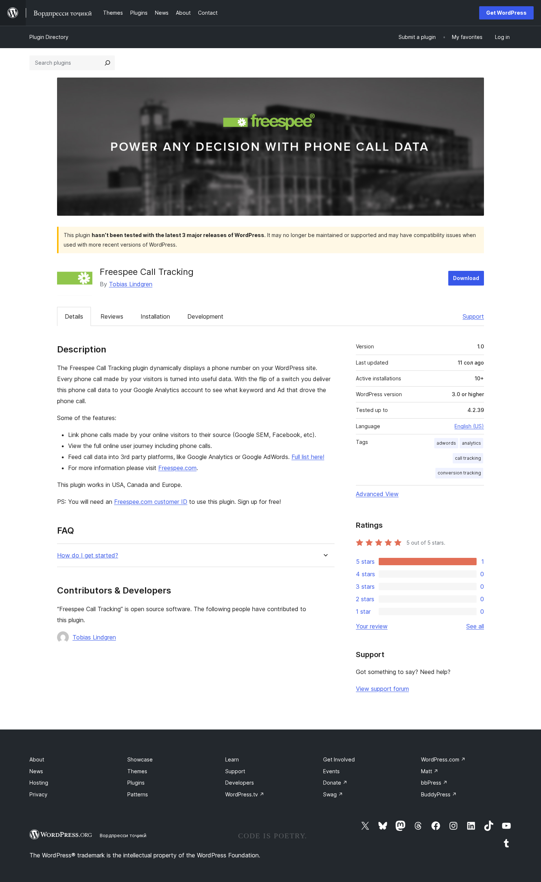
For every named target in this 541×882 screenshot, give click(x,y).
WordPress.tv (244, 794)
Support (473, 316)
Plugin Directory (48, 37)
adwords (446, 443)
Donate (335, 782)
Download (466, 278)
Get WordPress (506, 13)
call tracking (468, 458)
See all (475, 626)
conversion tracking (459, 473)
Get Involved (339, 759)
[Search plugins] (107, 62)
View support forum (382, 688)
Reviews (111, 316)
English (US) (469, 426)
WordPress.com (443, 759)
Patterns (137, 794)
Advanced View (377, 494)
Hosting (38, 782)
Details (74, 316)
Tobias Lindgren (130, 284)
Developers (239, 782)
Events (331, 771)
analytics (471, 443)
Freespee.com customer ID (150, 501)
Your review (372, 626)
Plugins (136, 782)
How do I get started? (87, 555)
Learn (232, 759)
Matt (429, 771)
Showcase (140, 759)
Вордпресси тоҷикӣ (123, 835)
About (36, 759)
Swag (333, 794)
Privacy (38, 794)
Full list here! (307, 456)
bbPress (434, 782)
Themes (137, 771)
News (36, 771)
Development (205, 316)
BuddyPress (439, 794)
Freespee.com (177, 468)
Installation (155, 316)
